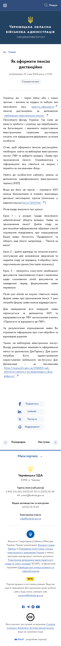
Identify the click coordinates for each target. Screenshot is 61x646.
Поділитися (32, 404)
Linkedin (32, 411)
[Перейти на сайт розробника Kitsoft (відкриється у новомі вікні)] (19, 639)
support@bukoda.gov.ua (30, 595)
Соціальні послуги (30, 82)
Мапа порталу (28, 456)
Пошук (53, 5)
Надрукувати (32, 427)
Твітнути (32, 419)
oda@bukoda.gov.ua (30, 519)
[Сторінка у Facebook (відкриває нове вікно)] (23, 607)
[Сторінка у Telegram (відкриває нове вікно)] (28, 607)
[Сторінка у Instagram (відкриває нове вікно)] (33, 607)
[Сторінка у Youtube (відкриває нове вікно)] (38, 607)
